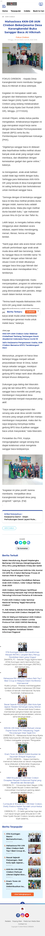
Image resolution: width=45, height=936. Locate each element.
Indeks (27, 11)
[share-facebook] (16, 542)
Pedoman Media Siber (32, 921)
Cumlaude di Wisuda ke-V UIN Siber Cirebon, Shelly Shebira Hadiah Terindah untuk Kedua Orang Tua (22, 806)
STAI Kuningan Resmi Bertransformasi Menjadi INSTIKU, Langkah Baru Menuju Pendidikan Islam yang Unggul (22, 654)
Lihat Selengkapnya (22, 894)
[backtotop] (22, 904)
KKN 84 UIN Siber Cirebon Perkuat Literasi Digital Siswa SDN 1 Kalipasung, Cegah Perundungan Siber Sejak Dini (22, 730)
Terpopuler (16, 11)
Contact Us (22, 924)
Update (31, 312)
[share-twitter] (20, 542)
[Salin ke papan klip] (28, 542)
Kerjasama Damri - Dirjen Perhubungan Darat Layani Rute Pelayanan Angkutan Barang (19, 518)
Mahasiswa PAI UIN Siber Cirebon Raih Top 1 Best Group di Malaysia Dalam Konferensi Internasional (23, 680)
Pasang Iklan (17, 921)
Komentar (24, 548)
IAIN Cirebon (9, 528)
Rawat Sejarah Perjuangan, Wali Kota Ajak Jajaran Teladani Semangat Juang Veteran (22, 705)
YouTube (28, 918)
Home (5, 11)
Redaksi (8, 921)
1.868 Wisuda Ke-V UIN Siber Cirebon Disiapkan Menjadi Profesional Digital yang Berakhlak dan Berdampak (22, 780)
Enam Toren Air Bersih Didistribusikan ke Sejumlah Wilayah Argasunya (22, 755)
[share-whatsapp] (24, 542)
